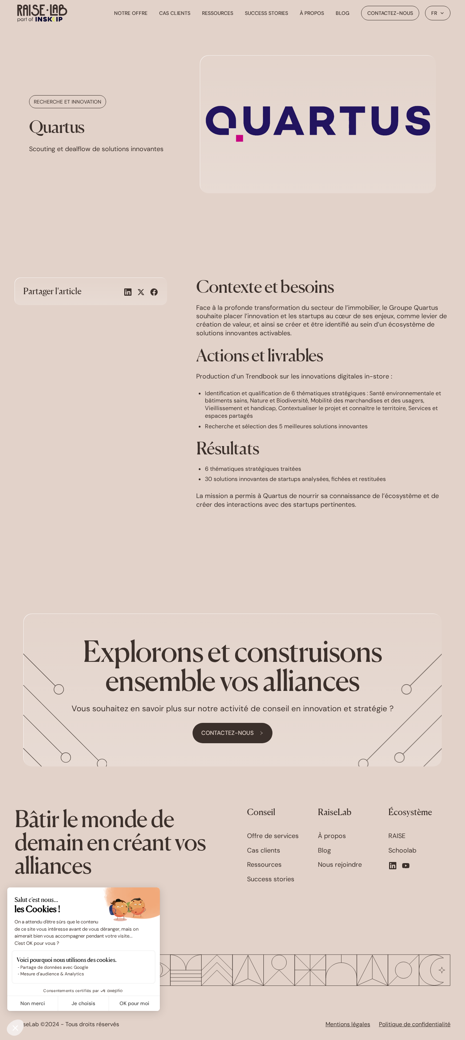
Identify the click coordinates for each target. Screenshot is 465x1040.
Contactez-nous (390, 13)
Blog (342, 13)
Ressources (217, 13)
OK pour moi (134, 1003)
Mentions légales (348, 1024)
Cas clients (174, 13)
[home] (42, 13)
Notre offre (130, 13)
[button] (437, 13)
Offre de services (273, 836)
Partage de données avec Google (54, 967)
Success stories (266, 13)
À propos (312, 13)
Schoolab (402, 850)
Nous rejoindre (340, 865)
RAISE (396, 836)
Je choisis (83, 1003)
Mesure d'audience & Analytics (52, 974)
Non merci (32, 1003)
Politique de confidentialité (414, 1024)
